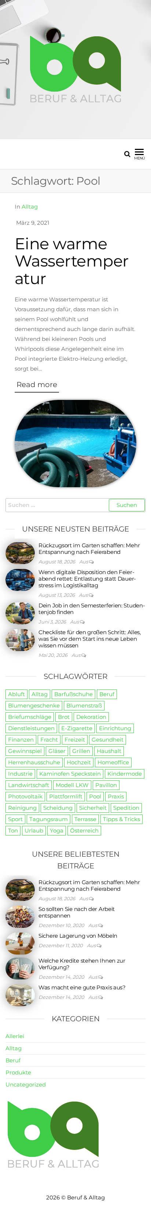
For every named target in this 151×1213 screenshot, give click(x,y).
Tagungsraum (48, 819)
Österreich (84, 830)
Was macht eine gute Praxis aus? (82, 987)
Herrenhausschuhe (34, 762)
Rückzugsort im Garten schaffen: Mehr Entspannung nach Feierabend (89, 548)
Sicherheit (93, 807)
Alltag (30, 206)
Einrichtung (115, 728)
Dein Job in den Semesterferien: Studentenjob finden (91, 608)
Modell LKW (72, 785)
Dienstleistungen (31, 728)
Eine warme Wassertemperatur (72, 261)
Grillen (81, 750)
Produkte (18, 1072)
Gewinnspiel (25, 750)
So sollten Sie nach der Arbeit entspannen (76, 912)
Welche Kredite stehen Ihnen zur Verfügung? (81, 964)
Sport (15, 819)
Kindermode (124, 773)
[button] (37, 387)
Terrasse (85, 819)
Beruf (106, 694)
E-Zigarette (76, 728)
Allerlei (14, 1036)
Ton (13, 830)
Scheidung (58, 807)
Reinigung (22, 807)
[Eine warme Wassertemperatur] (75, 443)
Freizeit (75, 739)
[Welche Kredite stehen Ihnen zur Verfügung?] (20, 967)
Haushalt (109, 750)
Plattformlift (65, 796)
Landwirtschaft (28, 785)
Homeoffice (113, 762)
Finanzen (21, 739)
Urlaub (34, 830)
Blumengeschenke (34, 705)
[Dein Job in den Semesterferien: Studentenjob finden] (20, 612)
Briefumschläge (29, 716)
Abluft (16, 694)
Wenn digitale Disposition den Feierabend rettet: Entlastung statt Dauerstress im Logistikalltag (87, 579)
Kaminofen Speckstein (70, 773)
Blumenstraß (84, 705)
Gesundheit (108, 739)
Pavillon (106, 785)
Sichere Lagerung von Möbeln (77, 935)
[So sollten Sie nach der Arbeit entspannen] (20, 916)
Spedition (126, 807)
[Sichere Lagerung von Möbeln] (20, 943)
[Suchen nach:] (75, 505)
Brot (64, 716)
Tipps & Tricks (121, 819)
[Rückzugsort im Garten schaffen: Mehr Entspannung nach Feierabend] (20, 552)
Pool (95, 796)
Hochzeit (79, 762)
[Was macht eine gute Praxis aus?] (20, 994)
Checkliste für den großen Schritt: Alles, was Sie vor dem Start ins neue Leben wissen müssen (89, 639)
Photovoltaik (25, 796)
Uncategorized (25, 1084)
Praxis (116, 796)
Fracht (49, 739)
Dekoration (91, 716)
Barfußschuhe (73, 694)
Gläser (57, 750)
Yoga (56, 830)
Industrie (20, 773)
